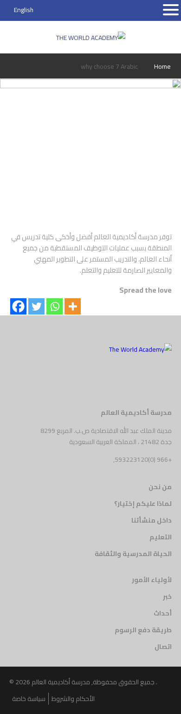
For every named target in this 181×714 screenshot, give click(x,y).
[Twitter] (36, 306)
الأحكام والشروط (73, 699)
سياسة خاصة (28, 699)
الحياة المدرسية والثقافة (133, 554)
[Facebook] (18, 306)
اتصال (163, 647)
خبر (167, 596)
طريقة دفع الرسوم (143, 630)
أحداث (163, 613)
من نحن (160, 487)
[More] (73, 306)
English (23, 10)
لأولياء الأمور (152, 580)
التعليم (160, 537)
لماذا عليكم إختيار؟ (143, 504)
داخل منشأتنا (151, 520)
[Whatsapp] (54, 306)
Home (162, 66)
